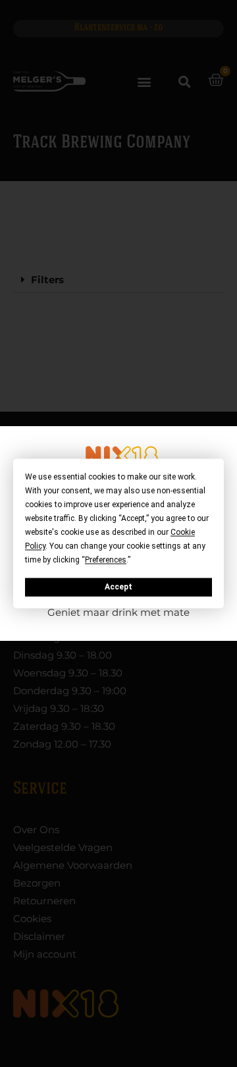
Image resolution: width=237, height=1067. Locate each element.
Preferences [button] (105, 559)
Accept (118, 586)
